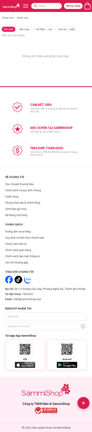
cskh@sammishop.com (27, 299)
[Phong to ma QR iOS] (25, 349)
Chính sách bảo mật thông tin (22, 256)
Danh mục (23, 17)
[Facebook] (9, 279)
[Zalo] (28, 279)
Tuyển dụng (12, 196)
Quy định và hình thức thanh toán (24, 237)
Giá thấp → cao (44, 29)
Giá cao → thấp (66, 29)
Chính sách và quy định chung (23, 190)
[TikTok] (18, 279)
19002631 (28, 294)
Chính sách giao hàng (18, 250)
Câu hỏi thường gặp (16, 262)
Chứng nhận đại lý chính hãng (22, 202)
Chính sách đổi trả (16, 243)
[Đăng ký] (83, 326)
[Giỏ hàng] (87, 6)
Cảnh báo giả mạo (16, 208)
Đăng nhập (73, 5)
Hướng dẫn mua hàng (18, 231)
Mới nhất (8, 29)
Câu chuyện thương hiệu (19, 184)
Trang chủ (7, 17)
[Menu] (25, 6)
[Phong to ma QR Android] (67, 349)
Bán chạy (24, 29)
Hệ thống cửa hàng (16, 215)
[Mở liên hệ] (83, 403)
